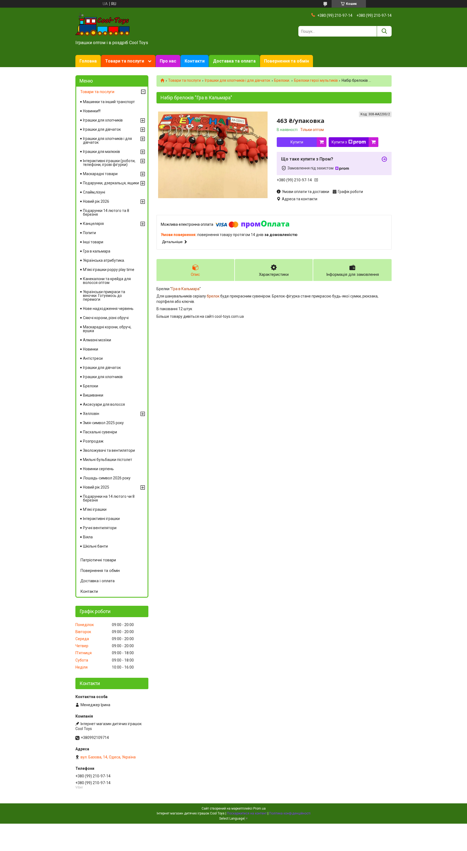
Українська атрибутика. (104, 260)
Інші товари (93, 242)
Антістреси (93, 358)
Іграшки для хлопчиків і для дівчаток (237, 80)
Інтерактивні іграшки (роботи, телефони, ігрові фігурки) (109, 163)
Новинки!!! (92, 111)
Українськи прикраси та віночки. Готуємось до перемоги (104, 296)
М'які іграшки (94, 509)
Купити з (339, 142)
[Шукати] (384, 31)
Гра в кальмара (96, 251)
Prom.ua (259, 808)
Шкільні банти (95, 546)
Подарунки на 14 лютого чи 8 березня (109, 498)
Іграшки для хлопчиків (103, 120)
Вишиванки (93, 395)
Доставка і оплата (97, 580)
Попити (89, 233)
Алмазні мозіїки (97, 340)
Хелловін (91, 413)
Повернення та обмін (286, 61)
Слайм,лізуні (94, 192)
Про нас (168, 61)
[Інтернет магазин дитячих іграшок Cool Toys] (102, 24)
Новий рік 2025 (96, 487)
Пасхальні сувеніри (100, 432)
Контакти (195, 61)
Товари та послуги (124, 61)
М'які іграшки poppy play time (108, 269)
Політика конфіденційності (290, 813)
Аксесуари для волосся (104, 404)
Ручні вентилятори (99, 528)
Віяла (88, 537)
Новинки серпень (98, 469)
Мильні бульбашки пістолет (107, 459)
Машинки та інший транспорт (109, 102)
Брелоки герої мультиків (316, 80)
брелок (213, 296)
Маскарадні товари (100, 174)
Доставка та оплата (234, 61)
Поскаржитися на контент (247, 813)
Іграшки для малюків (101, 151)
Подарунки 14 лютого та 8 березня (106, 212)
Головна (88, 61)
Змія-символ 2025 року (103, 423)
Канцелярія (93, 223)
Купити (297, 142)
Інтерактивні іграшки (101, 518)
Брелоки (90, 386)
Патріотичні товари (98, 560)
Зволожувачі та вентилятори (109, 450)
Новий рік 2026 (96, 201)
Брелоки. (282, 80)
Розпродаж (93, 441)
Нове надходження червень (108, 308)
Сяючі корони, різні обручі (106, 318)
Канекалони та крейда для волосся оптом (107, 281)
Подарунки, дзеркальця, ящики (111, 183)
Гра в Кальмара (185, 289)
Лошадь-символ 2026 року (107, 478)
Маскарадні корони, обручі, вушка (107, 329)
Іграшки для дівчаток (102, 129)
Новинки (90, 349)
